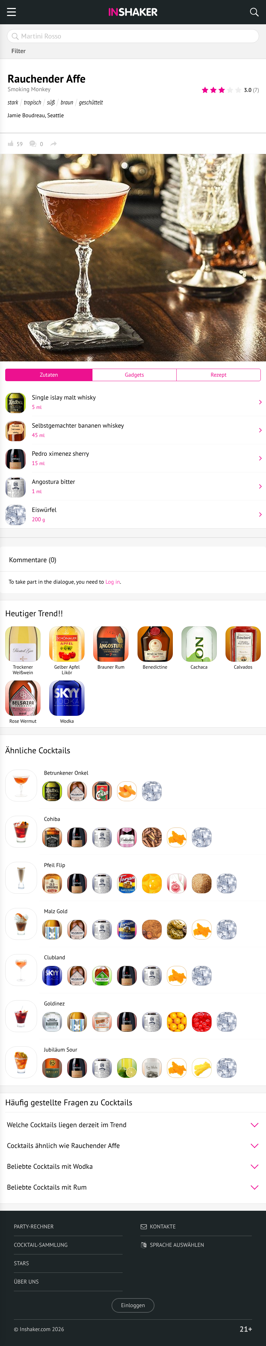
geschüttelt (91, 102)
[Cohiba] (21, 832)
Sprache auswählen (177, 1245)
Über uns (26, 1281)
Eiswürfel (44, 514)
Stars (21, 1263)
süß (51, 102)
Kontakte (163, 1226)
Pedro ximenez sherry (60, 458)
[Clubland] (21, 970)
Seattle (55, 115)
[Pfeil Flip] (21, 878)
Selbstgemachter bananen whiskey (78, 430)
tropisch (32, 102)
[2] (213, 90)
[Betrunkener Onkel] (21, 785)
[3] (222, 90)
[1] (205, 90)
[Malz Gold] (21, 924)
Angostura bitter (53, 486)
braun (67, 102)
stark (13, 102)
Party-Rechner (34, 1226)
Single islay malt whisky (64, 402)
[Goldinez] (21, 1016)
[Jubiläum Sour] (21, 1062)
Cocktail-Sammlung (41, 1245)
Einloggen (133, 1305)
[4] (230, 90)
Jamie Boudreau (26, 115)
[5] (238, 90)
